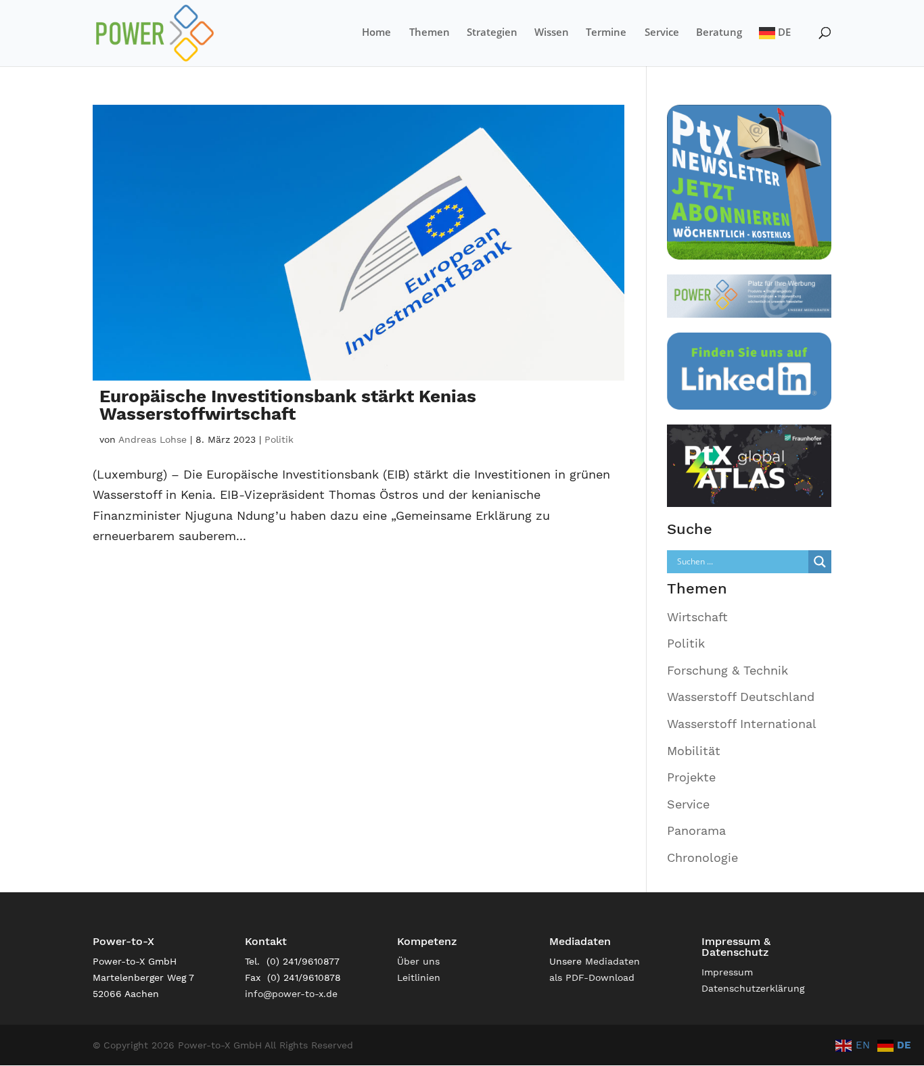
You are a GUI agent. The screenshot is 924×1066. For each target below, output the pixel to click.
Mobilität (693, 751)
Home (376, 33)
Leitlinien (418, 977)
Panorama (696, 830)
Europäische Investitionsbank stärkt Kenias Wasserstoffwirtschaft (287, 405)
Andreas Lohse (152, 439)
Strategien (492, 33)
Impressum (727, 972)
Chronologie (702, 857)
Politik (279, 439)
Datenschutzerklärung (752, 988)
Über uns (418, 961)
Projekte (691, 777)
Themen (429, 33)
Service (662, 33)
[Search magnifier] (819, 561)
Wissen (551, 33)
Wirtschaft (697, 617)
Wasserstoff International (741, 724)
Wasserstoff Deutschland (740, 696)
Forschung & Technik (727, 670)
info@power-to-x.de (291, 993)
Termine (606, 33)
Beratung (719, 33)
